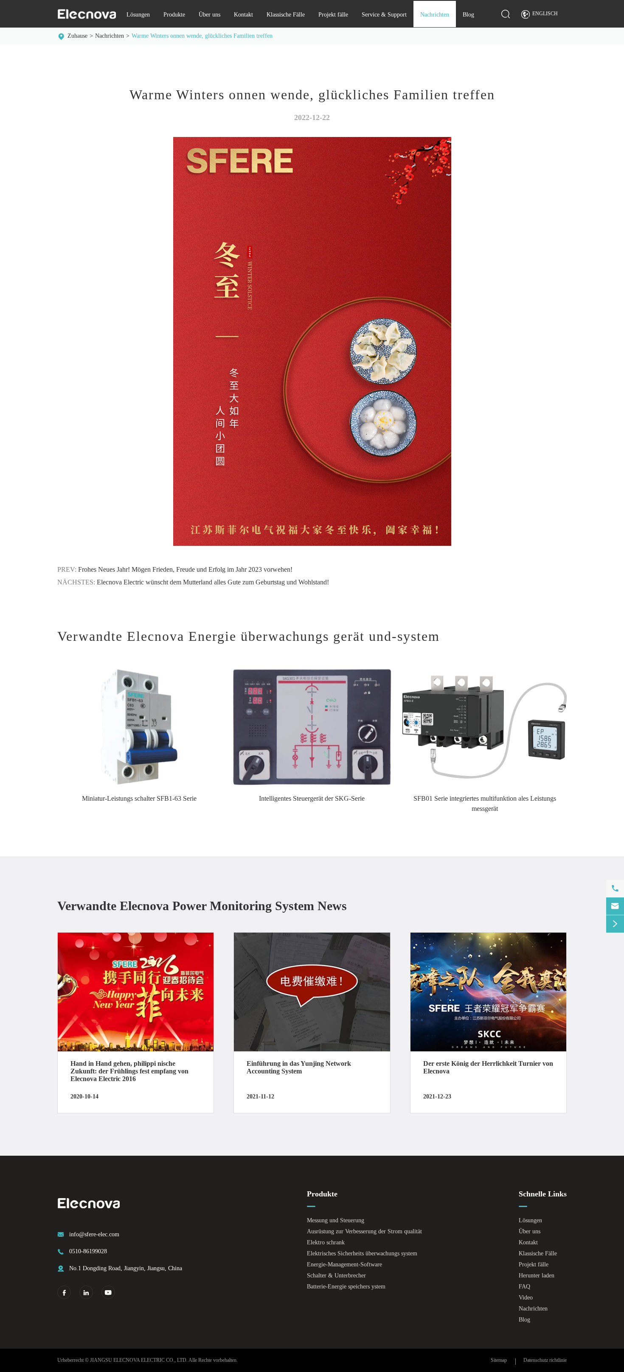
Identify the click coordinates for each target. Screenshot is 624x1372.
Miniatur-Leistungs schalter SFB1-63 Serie (139, 798)
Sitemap (499, 1360)
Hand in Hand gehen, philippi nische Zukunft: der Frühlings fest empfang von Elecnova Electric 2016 (129, 1071)
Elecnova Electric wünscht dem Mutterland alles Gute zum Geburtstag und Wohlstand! (213, 582)
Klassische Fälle (286, 14)
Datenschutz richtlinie (545, 1360)
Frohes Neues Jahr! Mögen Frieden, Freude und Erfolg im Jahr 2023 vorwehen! (185, 569)
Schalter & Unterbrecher (336, 1275)
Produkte (174, 14)
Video (526, 1297)
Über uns (209, 14)
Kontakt (243, 14)
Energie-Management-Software (344, 1264)
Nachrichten (434, 14)
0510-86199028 (88, 1251)
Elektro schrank (326, 1242)
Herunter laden (536, 1275)
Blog (468, 14)
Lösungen (138, 14)
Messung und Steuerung (335, 1220)
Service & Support (384, 14)
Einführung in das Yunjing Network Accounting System (299, 1067)
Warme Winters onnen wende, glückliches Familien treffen (202, 36)
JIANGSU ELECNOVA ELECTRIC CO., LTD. (139, 1360)
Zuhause (77, 36)
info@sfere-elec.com (94, 1234)
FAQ (524, 1286)
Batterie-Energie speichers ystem (346, 1286)
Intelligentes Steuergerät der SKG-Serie (312, 798)
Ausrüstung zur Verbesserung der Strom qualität (364, 1231)
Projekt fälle (333, 14)
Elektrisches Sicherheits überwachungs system (362, 1253)
